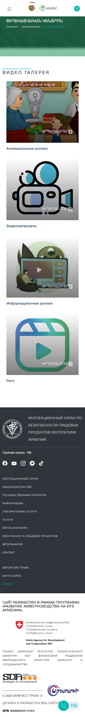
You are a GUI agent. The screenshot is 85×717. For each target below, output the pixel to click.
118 (29, 452)
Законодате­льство (17, 486)
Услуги (7, 519)
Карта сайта (11, 575)
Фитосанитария (14, 527)
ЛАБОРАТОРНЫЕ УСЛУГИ (19, 511)
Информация (31, 26)
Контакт (8, 552)
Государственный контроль (24, 495)
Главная (12, 26)
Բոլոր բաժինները (9, 9)
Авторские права (15, 567)
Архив (7, 584)
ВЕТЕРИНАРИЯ (12, 544)
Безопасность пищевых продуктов (30, 536)
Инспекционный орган (20, 478)
